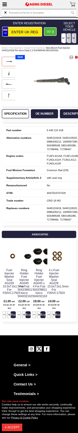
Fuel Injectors (16, 48)
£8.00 (39, 304)
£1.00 (9, 304)
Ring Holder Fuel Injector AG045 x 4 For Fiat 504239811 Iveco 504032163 (39, 283)
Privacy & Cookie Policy (24, 417)
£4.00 (54, 304)
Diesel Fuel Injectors (34, 48)
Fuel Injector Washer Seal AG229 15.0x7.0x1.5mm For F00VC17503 (13, 281)
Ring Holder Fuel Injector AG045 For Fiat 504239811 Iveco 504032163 (25, 283)
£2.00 (24, 304)
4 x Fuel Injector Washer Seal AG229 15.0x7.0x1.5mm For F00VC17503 (58, 281)
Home (5, 48)
